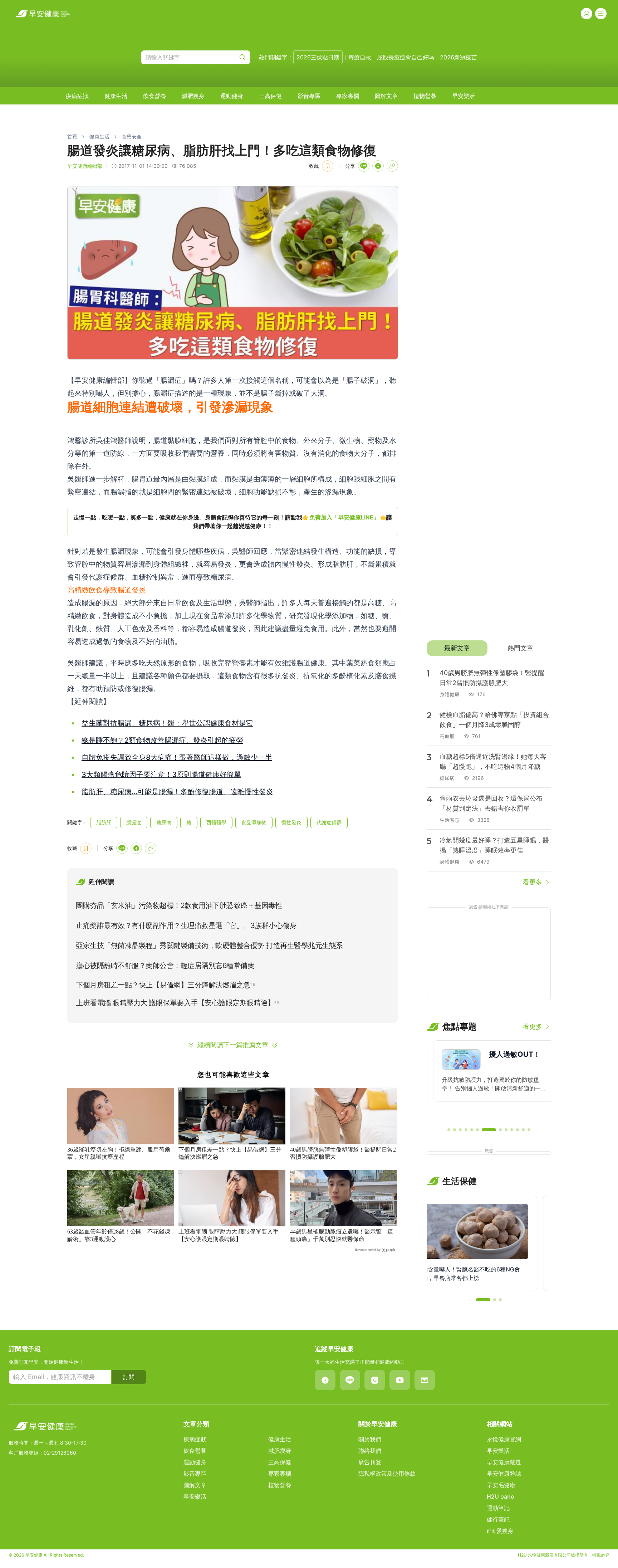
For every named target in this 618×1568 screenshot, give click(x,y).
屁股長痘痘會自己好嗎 (405, 57)
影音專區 (309, 95)
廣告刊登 (369, 1462)
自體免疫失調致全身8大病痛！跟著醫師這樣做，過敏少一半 (177, 757)
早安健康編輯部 (84, 166)
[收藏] (327, 166)
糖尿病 (163, 822)
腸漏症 (133, 822)
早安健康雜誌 (504, 1473)
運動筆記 (498, 1507)
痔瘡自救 (359, 57)
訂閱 (128, 1377)
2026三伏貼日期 (317, 57)
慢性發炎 (291, 822)
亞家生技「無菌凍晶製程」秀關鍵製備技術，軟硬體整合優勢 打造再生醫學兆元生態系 (209, 945)
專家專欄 (347, 95)
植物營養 (424, 95)
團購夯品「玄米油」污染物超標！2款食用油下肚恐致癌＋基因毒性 (179, 905)
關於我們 (369, 1439)
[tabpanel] (489, 774)
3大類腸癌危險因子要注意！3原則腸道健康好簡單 (161, 774)
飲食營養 (154, 95)
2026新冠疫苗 (458, 57)
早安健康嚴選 (504, 1462)
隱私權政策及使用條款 (387, 1473)
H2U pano (500, 1496)
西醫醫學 (216, 822)
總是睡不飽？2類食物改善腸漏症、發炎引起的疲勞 (162, 740)
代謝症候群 (329, 822)
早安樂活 (463, 95)
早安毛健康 (501, 1485)
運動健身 (231, 95)
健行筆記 (498, 1519)
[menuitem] (77, 95)
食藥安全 (132, 136)
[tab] (457, 648)
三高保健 (270, 95)
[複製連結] (392, 166)
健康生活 (115, 95)
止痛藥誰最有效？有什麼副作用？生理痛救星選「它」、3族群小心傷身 (186, 925)
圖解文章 (386, 95)
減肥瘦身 (193, 95)
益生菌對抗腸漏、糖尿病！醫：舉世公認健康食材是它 (167, 723)
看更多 (532, 882)
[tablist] (489, 648)
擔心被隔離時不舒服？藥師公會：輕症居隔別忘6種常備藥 (165, 965)
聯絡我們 (369, 1450)
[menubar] (270, 95)
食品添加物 (253, 822)
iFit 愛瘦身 (500, 1530)
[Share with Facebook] (378, 166)
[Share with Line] (363, 166)
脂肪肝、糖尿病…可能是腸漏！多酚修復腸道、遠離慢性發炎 (177, 791)
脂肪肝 (103, 822)
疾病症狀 (77, 95)
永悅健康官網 (504, 1439)
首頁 (72, 136)
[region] (233, 521)
